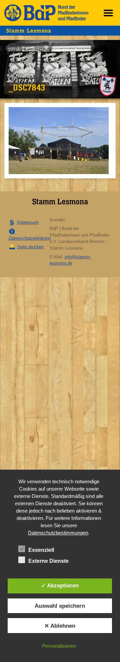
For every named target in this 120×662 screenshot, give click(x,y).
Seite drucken (30, 246)
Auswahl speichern (60, 606)
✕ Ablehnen (59, 626)
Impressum (28, 222)
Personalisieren (59, 646)
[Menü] (108, 12)
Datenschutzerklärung (30, 238)
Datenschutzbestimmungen (58, 533)
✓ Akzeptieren (60, 585)
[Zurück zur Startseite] (46, 13)
